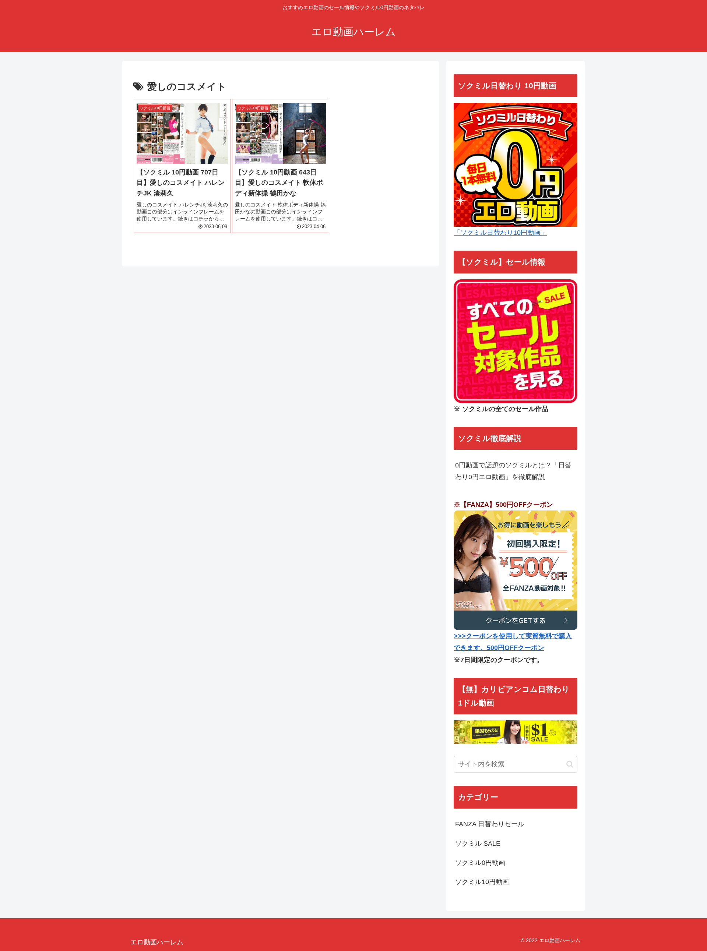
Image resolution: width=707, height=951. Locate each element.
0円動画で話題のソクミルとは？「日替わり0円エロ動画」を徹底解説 (513, 471)
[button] (569, 764)
